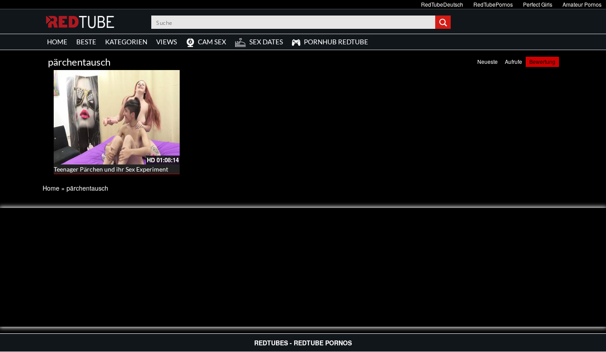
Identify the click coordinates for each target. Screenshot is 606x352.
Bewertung (542, 61)
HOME (57, 42)
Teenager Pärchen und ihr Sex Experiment (111, 169)
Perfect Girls (537, 4)
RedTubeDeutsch (442, 4)
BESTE (86, 42)
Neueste (487, 61)
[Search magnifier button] (444, 22)
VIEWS (166, 42)
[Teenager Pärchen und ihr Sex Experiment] (117, 117)
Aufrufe (513, 61)
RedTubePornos (493, 4)
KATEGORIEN (126, 42)
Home (51, 188)
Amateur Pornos (582, 4)
